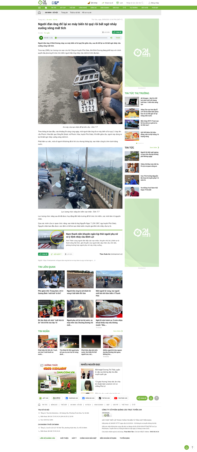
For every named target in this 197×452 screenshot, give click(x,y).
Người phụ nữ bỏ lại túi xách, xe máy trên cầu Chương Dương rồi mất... (80, 322)
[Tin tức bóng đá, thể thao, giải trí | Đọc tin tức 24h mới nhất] (42, 3)
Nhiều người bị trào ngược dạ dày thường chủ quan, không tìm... (112, 352)
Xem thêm (117, 331)
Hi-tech (88, 405)
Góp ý (74, 438)
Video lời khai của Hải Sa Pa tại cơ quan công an (150, 165)
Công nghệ (83, 8)
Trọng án (64, 12)
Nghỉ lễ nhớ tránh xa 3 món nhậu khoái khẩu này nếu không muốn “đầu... (109, 322)
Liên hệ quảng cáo (47, 438)
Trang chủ (41, 19)
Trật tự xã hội (75, 12)
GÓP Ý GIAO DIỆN (6, 446)
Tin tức (53, 8)
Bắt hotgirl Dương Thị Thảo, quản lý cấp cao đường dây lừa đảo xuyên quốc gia (107, 372)
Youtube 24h (122, 398)
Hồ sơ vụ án (86, 12)
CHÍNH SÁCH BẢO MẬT (88, 438)
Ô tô (124, 8)
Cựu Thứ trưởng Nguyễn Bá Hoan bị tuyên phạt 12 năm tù (150, 178)
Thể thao (125, 405)
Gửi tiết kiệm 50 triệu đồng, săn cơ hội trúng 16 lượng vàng (150, 134)
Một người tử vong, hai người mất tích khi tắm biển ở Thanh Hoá (108, 293)
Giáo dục (116, 8)
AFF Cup (63, 8)
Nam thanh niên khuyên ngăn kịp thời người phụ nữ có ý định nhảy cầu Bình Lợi (92, 235)
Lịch (121, 3)
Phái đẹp (155, 8)
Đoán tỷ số (109, 3)
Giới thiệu (64, 438)
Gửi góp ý (57, 254)
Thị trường (134, 8)
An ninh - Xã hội (51, 12)
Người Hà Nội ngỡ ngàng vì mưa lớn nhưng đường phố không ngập (149, 154)
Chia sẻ (118, 32)
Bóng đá (94, 8)
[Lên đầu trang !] (192, 447)
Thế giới (72, 8)
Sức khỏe (144, 8)
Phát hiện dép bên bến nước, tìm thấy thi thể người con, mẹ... (89, 352)
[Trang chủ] (41, 12)
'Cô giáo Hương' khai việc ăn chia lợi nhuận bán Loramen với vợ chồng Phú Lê (107, 384)
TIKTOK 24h (106, 398)
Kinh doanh (105, 8)
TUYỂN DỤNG (125, 438)
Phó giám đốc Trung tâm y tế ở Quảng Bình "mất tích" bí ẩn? (50, 292)
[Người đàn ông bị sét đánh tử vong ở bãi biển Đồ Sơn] (80, 279)
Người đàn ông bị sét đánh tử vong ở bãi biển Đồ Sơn (79, 292)
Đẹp (108, 405)
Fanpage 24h (73, 398)
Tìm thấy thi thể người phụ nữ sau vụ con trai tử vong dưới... (69, 352)
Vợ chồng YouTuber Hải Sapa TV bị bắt (149, 189)
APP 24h (45, 398)
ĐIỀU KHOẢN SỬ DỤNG (108, 438)
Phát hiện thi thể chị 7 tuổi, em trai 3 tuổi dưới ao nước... (47, 352)
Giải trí (115, 405)
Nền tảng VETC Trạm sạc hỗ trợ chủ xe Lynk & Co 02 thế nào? (150, 123)
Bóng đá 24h (90, 398)
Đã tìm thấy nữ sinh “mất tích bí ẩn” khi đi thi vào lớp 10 (51, 321)
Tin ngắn (47, 33)
